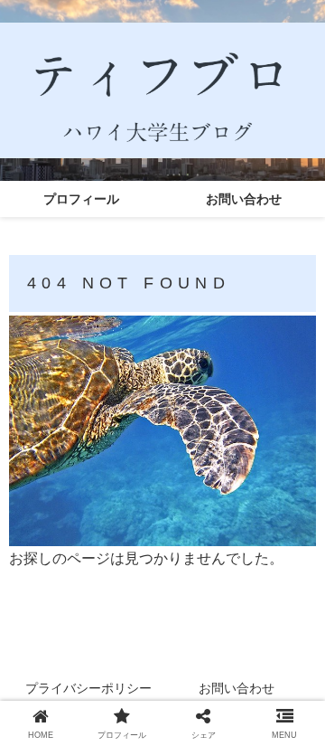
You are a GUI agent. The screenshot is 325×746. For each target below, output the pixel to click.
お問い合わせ (236, 688)
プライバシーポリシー (88, 688)
